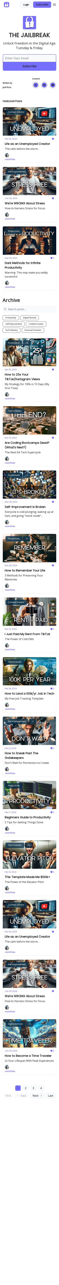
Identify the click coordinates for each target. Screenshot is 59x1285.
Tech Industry (11, 330)
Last (50, 1095)
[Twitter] (35, 85)
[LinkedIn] (44, 85)
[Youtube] (52, 85)
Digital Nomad (29, 317)
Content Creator (36, 323)
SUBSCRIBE (42, 4)
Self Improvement (13, 323)
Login (26, 4)
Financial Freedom (33, 330)
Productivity (10, 317)
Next (36, 1095)
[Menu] (54, 4)
